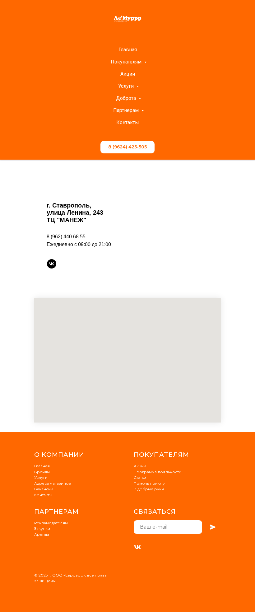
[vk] (51, 264)
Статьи (140, 477)
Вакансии (43, 489)
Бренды (42, 472)
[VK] (137, 547)
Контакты (127, 122)
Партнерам (126, 110)
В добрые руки (149, 489)
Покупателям (127, 62)
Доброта (126, 98)
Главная (127, 50)
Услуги (126, 86)
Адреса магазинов (52, 483)
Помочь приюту (149, 483)
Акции (127, 74)
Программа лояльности (157, 472)
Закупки (42, 528)
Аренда (41, 534)
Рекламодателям (51, 523)
